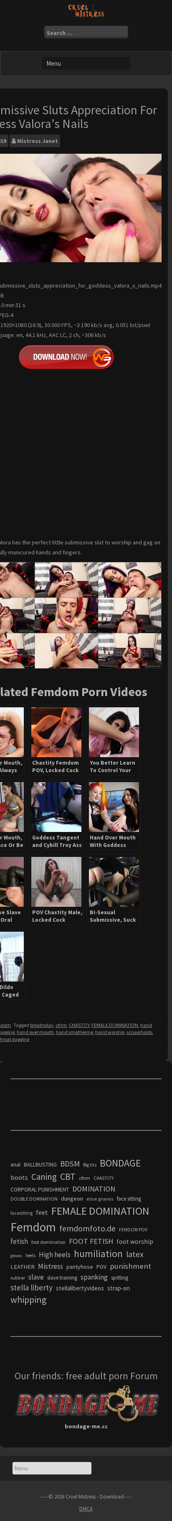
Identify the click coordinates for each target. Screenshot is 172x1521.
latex (135, 1254)
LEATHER (22, 1266)
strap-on (118, 1288)
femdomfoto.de (87, 1228)
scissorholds (139, 1032)
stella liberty (31, 1287)
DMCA (86, 1508)
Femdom (33, 1227)
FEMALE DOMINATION (114, 1025)
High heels (55, 1254)
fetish (19, 1241)
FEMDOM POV (133, 1230)
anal (15, 1164)
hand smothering (74, 1032)
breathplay (41, 1025)
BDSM (70, 1164)
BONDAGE (120, 1163)
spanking (94, 1277)
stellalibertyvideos (80, 1288)
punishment (130, 1266)
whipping (28, 1299)
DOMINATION (93, 1189)
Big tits (89, 1165)
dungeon (72, 1198)
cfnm (61, 1025)
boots (19, 1177)
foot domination (48, 1242)
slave (36, 1277)
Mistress (50, 1266)
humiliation (98, 1254)
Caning (44, 1176)
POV (101, 1266)
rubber (17, 1278)
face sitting (129, 1198)
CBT (68, 1176)
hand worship (109, 1032)
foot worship (134, 1241)
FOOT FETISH (91, 1241)
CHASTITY (79, 1025)
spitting (119, 1277)
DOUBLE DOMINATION (34, 1199)
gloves (16, 1255)
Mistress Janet (37, 141)
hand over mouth (35, 1032)
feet (42, 1212)
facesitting (21, 1213)
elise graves (100, 1199)
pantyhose (79, 1266)
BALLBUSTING (40, 1164)
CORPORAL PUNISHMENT (39, 1189)
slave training (62, 1277)
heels (30, 1255)
